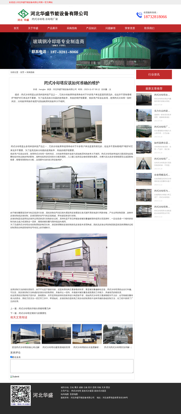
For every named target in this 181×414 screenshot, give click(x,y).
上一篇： (14, 308)
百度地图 (74, 394)
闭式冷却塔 (16, 146)
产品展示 (52, 28)
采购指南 (72, 28)
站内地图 (65, 394)
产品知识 (91, 28)
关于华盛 (33, 28)
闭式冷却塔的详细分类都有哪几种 (35, 308)
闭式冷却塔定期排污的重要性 (32, 313)
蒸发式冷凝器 (88, 391)
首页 (16, 28)
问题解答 (110, 28)
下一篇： (14, 313)
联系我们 (149, 28)
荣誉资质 (130, 28)
